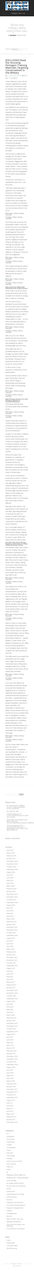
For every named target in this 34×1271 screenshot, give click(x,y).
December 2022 (12, 927)
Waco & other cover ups (15, 1219)
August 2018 (11, 1067)
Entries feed (11, 1243)
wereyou (13, 35)
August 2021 (11, 968)
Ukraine (9, 1211)
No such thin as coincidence (16, 1186)
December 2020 (12, 990)
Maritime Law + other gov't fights (17, 1178)
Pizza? (9, 1189)
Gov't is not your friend (14, 1161)
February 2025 (11, 856)
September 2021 (12, 966)
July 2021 (10, 971)
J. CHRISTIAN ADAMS (14, 76)
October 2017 (11, 1095)
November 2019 (12, 1026)
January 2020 (11, 1021)
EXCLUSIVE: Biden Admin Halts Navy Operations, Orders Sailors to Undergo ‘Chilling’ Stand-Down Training (16, 544)
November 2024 (12, 864)
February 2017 (11, 1117)
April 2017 (10, 1111)
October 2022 (11, 933)
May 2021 (10, 977)
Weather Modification (14, 1222)
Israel (8, 1169)
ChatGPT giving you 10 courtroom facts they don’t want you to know (17, 815)
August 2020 (11, 1001)
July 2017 (10, 1103)
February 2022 (11, 952)
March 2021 (11, 982)
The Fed (9, 1200)
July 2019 (10, 1037)
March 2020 (11, 1015)
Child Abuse (11, 1142)
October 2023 (11, 900)
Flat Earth (10, 1153)
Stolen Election (12, 1197)
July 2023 (10, 908)
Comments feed (12, 1246)
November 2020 (12, 993)
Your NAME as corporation (16, 1229)
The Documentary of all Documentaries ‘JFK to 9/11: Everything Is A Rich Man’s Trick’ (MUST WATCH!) (17, 827)
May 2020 (10, 1010)
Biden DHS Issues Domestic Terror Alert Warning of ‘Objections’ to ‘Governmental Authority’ (16, 400)
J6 (7, 1172)
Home (7, 49)
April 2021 (10, 979)
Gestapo (9, 1158)
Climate (9, 1145)
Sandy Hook (11, 1191)
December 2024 (12, 861)
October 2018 (11, 1062)
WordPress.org (12, 1248)
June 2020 (10, 1007)
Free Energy (11, 1156)
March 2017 (11, 1114)
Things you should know (15, 1202)
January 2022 (11, 955)
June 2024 (10, 878)
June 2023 (10, 911)
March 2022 (11, 949)
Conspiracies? (11, 1147)
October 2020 (11, 996)
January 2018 (11, 1086)
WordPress (17, 1266)
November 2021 (12, 960)
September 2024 (12, 869)
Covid (8, 1150)
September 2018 (12, 1065)
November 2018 (12, 1059)
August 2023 (11, 905)
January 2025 (11, 858)
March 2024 (11, 886)
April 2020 (10, 1012)
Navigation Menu (17, 13)
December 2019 (12, 1023)
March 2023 (11, 919)
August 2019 (11, 1034)
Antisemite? (10, 1136)
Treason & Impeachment (15, 1208)
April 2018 (10, 1078)
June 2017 (10, 1106)
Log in (9, 1240)
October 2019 (11, 1029)
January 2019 (11, 1054)
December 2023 (12, 894)
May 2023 (10, 913)
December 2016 (12, 1122)
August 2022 (11, 938)
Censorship (10, 1139)
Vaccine (9, 1216)
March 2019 (11, 1048)
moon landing (11, 1180)
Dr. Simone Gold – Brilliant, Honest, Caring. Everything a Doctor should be (16, 806)
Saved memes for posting (15, 1194)
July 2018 (10, 1070)
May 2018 (10, 1075)
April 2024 (10, 883)
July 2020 (10, 1004)
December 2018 (12, 1056)
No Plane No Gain (13, 811)
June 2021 (10, 974)
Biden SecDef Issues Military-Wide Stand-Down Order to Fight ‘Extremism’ (16, 287)
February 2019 (11, 1051)
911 (8, 1134)
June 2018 (10, 1073)
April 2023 (10, 916)
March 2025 (11, 853)
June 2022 (10, 944)
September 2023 (12, 902)
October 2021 (11, 963)
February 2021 (11, 985)
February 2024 (11, 889)
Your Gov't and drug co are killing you (16, 1225)
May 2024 (10, 880)
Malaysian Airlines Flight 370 (16, 1175)
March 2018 (11, 1081)
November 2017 (12, 1092)
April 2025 (10, 850)
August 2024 (11, 872)
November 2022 (12, 930)
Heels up (10, 1167)
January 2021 (11, 988)
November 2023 (12, 897)
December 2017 (12, 1089)
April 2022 (10, 946)
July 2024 (10, 875)
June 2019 (10, 1040)
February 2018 (11, 1084)
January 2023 (11, 924)
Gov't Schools (11, 1164)
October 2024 (11, 867)
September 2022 (12, 935)
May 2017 (10, 1108)
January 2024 (11, 891)
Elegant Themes (16, 1264)
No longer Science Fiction (15, 1183)
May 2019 (10, 1043)
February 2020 (11, 1018)
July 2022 (10, 941)
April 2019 (10, 1045)
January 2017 (11, 1119)
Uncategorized (14, 49)
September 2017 (12, 1097)
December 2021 (12, 957)
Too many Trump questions (16, 1205)
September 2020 (12, 999)
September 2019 (12, 1032)
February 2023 (11, 922)
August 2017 (11, 1100)
